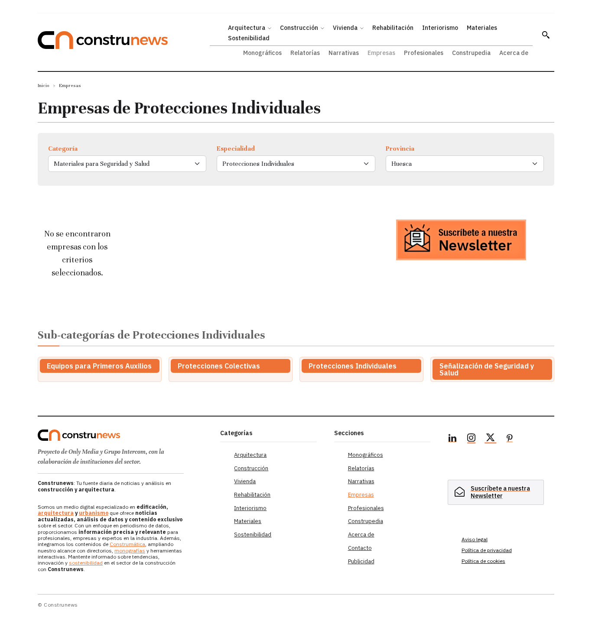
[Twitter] (490, 439)
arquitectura (56, 513)
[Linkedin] (452, 439)
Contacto (360, 548)
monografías (129, 550)
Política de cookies (483, 561)
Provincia (400, 148)
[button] (545, 34)
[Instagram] (471, 439)
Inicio (43, 85)
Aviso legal (475, 539)
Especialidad (236, 148)
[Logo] (124, 435)
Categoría (63, 148)
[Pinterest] (509, 439)
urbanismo (93, 513)
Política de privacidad (487, 550)
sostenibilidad (86, 562)
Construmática (127, 544)
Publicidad (361, 561)
